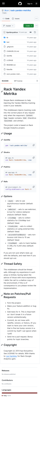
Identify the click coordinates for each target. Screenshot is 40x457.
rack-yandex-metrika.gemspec (18, 74)
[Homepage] (20, 3)
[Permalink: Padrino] (2, 166)
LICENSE (10, 60)
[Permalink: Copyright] (2, 345)
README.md (11, 65)
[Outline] (37, 81)
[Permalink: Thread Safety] (2, 263)
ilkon (6, 10)
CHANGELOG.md (13, 51)
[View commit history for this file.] (35, 32)
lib (7, 37)
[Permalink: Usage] (2, 133)
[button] (33, 145)
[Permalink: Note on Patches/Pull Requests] (2, 295)
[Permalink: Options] (2, 196)
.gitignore (10, 47)
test (8, 42)
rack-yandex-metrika (20, 10)
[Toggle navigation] (3, 3)
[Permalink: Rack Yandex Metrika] (2, 91)
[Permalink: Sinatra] (2, 152)
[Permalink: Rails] (2, 181)
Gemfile (9, 56)
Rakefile (9, 69)
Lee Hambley (11, 356)
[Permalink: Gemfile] (2, 139)
